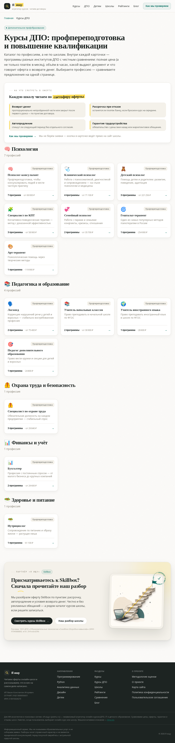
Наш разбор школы (70, 620)
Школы (109, 6)
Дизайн (61, 692)
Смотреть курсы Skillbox (32, 620)
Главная (9, 18)
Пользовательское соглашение (150, 697)
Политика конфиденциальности (150, 692)
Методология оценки (144, 676)
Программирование (68, 676)
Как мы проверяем (157, 6)
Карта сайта (138, 687)
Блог (136, 6)
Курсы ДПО (101, 682)
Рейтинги (123, 6)
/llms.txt (110, 720)
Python (61, 682)
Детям (97, 6)
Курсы (76, 6)
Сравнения (101, 697)
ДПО (87, 6)
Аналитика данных (68, 687)
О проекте (138, 682)
